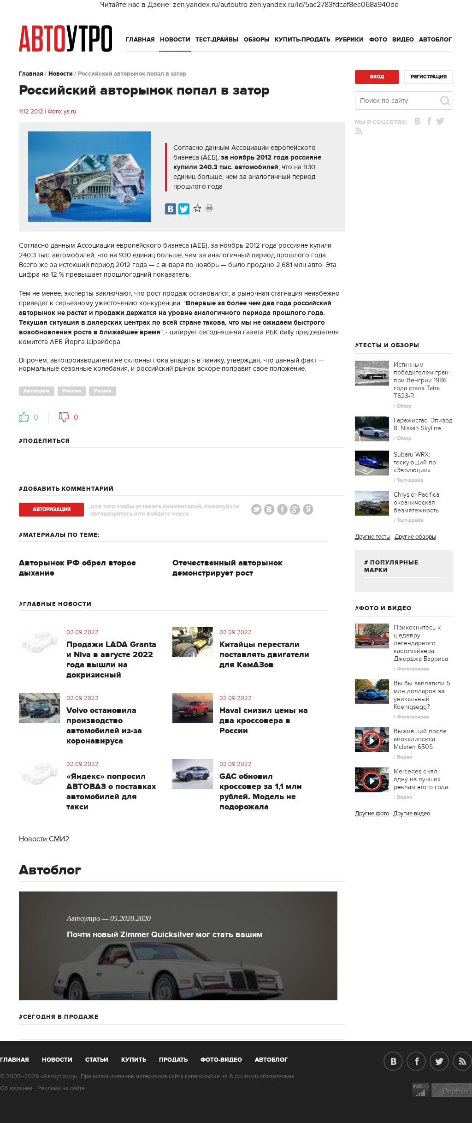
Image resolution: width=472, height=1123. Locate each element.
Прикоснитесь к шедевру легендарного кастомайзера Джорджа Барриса (421, 643)
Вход (377, 77)
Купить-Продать (302, 39)
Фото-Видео (221, 1060)
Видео (403, 39)
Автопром (37, 390)
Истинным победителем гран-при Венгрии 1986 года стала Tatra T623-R (422, 380)
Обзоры (257, 39)
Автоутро (19, 1058)
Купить (133, 1060)
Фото (378, 39)
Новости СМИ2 (44, 839)
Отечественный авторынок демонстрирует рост (227, 568)
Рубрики (349, 39)
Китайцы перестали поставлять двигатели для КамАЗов (264, 655)
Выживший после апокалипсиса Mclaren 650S (420, 739)
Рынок (103, 390)
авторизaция (52, 509)
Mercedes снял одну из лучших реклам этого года (421, 779)
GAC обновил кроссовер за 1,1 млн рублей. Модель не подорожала (260, 792)
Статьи (96, 1060)
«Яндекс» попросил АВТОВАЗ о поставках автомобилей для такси (111, 792)
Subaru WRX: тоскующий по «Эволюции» (415, 462)
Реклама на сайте (61, 1088)
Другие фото (372, 813)
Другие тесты (372, 537)
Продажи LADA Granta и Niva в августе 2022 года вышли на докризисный (111, 660)
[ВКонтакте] (170, 208)
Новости (175, 39)
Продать (173, 1060)
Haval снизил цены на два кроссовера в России (263, 721)
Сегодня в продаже (61, 1017)
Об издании (16, 1088)
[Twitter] (183, 208)
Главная (140, 39)
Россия (71, 390)
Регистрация (429, 77)
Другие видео (411, 813)
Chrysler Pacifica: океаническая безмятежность (417, 502)
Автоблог (435, 39)
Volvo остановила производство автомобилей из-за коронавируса (104, 726)
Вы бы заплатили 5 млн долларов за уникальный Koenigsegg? (422, 695)
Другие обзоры (415, 537)
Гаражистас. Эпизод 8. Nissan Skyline (423, 424)
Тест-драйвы (216, 39)
